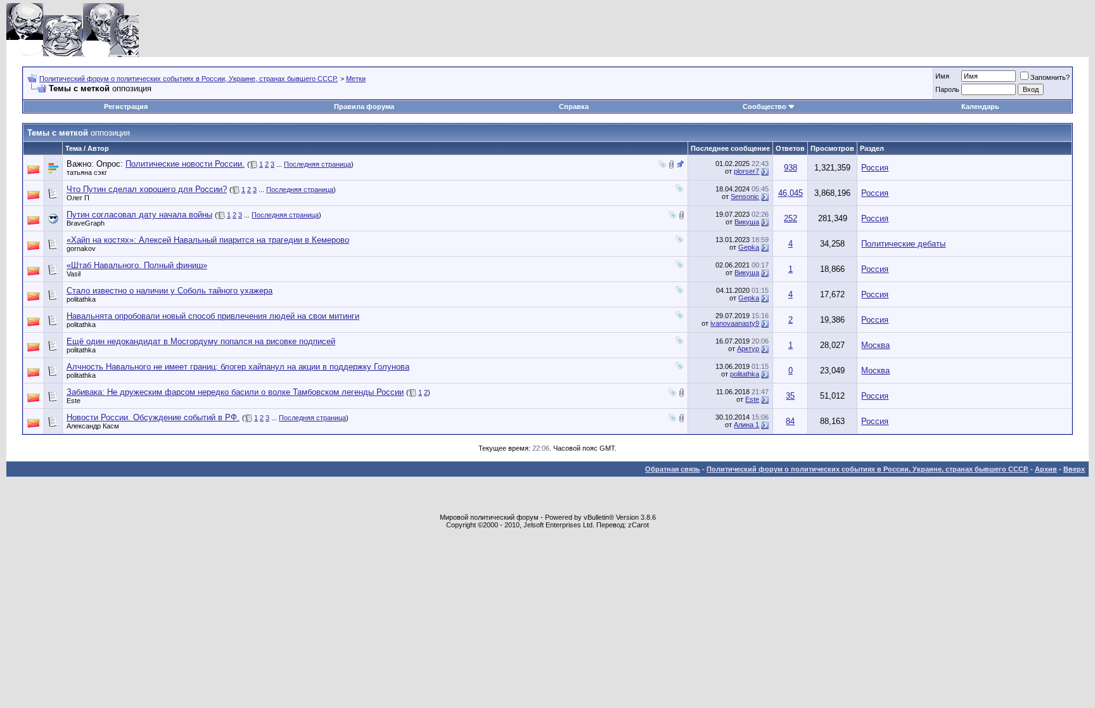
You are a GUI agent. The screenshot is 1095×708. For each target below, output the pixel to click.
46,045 (790, 193)
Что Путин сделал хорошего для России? (147, 189)
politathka (81, 299)
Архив (1046, 469)
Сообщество (764, 106)
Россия (874, 167)
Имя (942, 76)
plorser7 (746, 171)
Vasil (73, 274)
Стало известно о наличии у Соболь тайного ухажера (169, 290)
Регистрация (126, 106)
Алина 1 (746, 424)
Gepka (748, 247)
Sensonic (745, 196)
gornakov (81, 248)
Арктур (748, 348)
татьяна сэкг (87, 172)
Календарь (980, 106)
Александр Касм (93, 426)
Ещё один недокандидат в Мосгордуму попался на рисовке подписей (201, 341)
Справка (574, 106)
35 (790, 396)
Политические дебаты (903, 243)
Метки (356, 78)
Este (73, 400)
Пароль (947, 89)
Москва (875, 345)
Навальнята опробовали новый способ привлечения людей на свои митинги (213, 316)
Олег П (78, 198)
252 (790, 218)
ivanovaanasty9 (734, 323)
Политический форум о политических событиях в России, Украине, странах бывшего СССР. (188, 78)
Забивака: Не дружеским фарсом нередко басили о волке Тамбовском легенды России (235, 392)
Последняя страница (317, 164)
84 (790, 421)
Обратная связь (672, 469)
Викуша (746, 222)
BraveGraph (86, 223)
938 (790, 167)
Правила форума (364, 106)
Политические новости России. (185, 164)
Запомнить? (1050, 77)
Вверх (1074, 469)
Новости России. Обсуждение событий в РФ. (153, 417)
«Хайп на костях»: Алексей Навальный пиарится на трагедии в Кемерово (208, 240)
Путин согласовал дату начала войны (139, 214)
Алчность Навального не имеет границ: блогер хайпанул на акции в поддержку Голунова (238, 366)
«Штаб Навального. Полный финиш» (137, 265)
